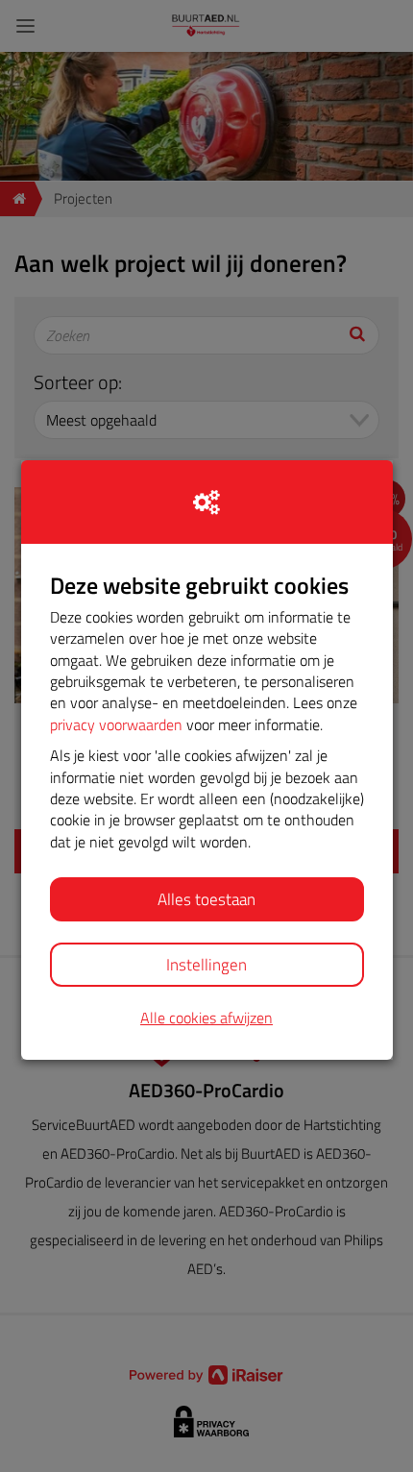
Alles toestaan (206, 899)
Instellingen (206, 964)
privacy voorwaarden (116, 724)
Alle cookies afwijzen (206, 1018)
